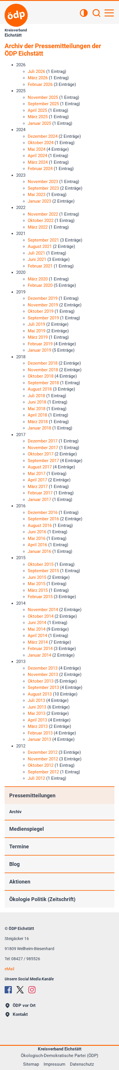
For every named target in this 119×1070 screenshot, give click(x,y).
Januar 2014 (39, 655)
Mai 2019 (36, 331)
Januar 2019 (39, 350)
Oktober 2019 (40, 311)
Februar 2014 (40, 648)
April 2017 (37, 480)
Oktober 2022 (40, 220)
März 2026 (38, 77)
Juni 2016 (37, 531)
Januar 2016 (39, 551)
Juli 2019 (36, 324)
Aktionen (19, 882)
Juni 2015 (37, 577)
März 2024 (38, 162)
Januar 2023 (39, 201)
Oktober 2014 (40, 616)
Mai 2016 (36, 538)
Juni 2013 (37, 707)
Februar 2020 (40, 285)
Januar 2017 (39, 499)
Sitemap (31, 1064)
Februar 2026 (40, 84)
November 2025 (43, 97)
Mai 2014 (36, 629)
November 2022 (43, 214)
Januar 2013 (39, 739)
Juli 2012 (36, 778)
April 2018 (37, 415)
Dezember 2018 (42, 363)
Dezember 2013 (42, 668)
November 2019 (43, 305)
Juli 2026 (36, 71)
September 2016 (43, 518)
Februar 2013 (40, 733)
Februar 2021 (40, 266)
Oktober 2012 (40, 765)
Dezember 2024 (42, 136)
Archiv (15, 811)
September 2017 (43, 460)
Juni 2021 (37, 259)
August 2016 (40, 525)
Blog (14, 864)
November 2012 (43, 759)
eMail (9, 969)
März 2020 (38, 279)
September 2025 (43, 103)
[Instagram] (32, 989)
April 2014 (37, 635)
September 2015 (43, 570)
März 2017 (38, 486)
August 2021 (40, 246)
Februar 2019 (40, 343)
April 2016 (37, 544)
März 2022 (38, 227)
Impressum (54, 1064)
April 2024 (37, 155)
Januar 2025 (39, 123)
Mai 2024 (36, 149)
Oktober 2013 (40, 681)
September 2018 (43, 382)
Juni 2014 (37, 622)
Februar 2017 (40, 493)
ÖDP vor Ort (24, 1005)
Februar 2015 (40, 596)
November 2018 (43, 369)
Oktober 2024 (40, 142)
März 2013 (38, 726)
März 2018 (38, 421)
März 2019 (38, 337)
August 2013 (40, 694)
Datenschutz (82, 1064)
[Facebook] (8, 989)
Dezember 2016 (42, 512)
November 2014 (43, 609)
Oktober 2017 (40, 454)
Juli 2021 (36, 253)
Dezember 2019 (42, 298)
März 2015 (38, 590)
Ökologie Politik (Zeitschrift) (42, 899)
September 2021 (43, 240)
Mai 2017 (36, 473)
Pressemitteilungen (32, 795)
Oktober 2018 (40, 376)
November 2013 (43, 674)
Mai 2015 (36, 583)
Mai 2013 (36, 713)
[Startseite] (16, 15)
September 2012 (43, 772)
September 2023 (43, 188)
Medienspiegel (26, 829)
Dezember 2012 (42, 752)
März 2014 (38, 642)
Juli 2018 (36, 395)
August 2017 (40, 467)
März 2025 (38, 116)
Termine (19, 846)
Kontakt (20, 1014)
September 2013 (43, 687)
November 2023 (43, 181)
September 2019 (43, 318)
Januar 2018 (39, 428)
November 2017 (43, 447)
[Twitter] (20, 989)
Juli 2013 (36, 700)
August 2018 (40, 389)
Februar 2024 (40, 168)
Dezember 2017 (42, 441)
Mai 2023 (36, 194)
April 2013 (37, 720)
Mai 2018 (36, 408)
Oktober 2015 (40, 564)
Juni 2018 (37, 402)
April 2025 (37, 110)
